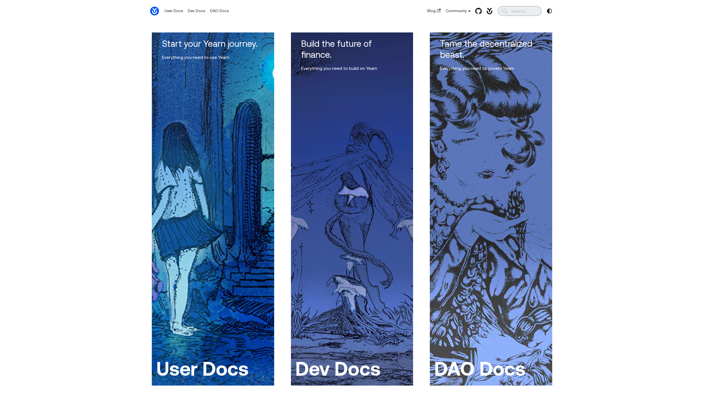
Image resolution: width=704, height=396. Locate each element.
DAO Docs (219, 11)
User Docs (173, 11)
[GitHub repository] (477, 11)
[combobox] (520, 11)
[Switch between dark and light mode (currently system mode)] (549, 11)
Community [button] (456, 11)
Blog (431, 11)
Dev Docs (196, 11)
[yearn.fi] (488, 11)
